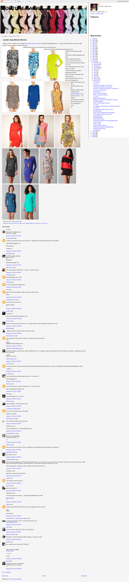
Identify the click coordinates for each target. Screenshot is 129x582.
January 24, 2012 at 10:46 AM (13, 297)
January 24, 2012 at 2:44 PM (13, 398)
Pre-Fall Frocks (97, 91)
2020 (93, 48)
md (7, 229)
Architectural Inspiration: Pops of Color (103, 109)
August (96, 69)
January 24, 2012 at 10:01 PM (13, 558)
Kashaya (8, 485)
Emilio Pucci (14, 223)
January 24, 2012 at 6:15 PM (13, 475)
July (95, 71)
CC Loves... (96, 83)
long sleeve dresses (31, 43)
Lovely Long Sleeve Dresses (100, 95)
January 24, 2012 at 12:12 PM (13, 346)
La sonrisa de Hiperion (11, 408)
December (96, 62)
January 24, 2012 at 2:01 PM (13, 381)
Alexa (7, 394)
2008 (93, 136)
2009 (93, 135)
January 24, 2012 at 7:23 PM (13, 502)
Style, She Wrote (10, 534)
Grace (7, 527)
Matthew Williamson (76, 93)
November (96, 64)
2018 (93, 51)
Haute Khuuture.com (11, 359)
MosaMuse (9, 253)
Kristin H (8, 321)
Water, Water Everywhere (99, 93)
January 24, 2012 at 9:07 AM (13, 287)
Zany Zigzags (96, 130)
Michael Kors (37, 223)
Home (44, 576)
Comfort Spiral (9, 551)
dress (10, 223)
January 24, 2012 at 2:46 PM (13, 406)
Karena (8, 504)
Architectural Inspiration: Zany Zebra (102, 87)
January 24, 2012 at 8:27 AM (13, 265)
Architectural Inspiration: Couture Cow (103, 85)
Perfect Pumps (97, 124)
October (96, 66)
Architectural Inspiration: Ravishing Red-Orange (105, 120)
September (97, 67)
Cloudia (8, 542)
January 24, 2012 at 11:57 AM (13, 333)
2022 (93, 45)
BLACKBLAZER (10, 452)
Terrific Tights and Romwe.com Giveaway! (104, 112)
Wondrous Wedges (98, 101)
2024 (93, 42)
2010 (93, 133)
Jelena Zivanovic (10, 336)
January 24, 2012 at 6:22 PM (13, 490)
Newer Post (5, 576)
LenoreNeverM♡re (11, 433)
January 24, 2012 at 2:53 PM (13, 416)
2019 (93, 50)
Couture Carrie (22, 8)
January (96, 80)
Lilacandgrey (9, 275)
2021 (93, 46)
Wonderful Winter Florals (99, 128)
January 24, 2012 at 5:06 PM (13, 449)
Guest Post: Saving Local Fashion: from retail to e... (106, 88)
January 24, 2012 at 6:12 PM (13, 468)
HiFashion (8, 401)
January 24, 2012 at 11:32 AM (13, 318)
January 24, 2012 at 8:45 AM (13, 272)
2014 (93, 58)
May (95, 74)
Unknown (8, 282)
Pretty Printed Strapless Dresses (101, 103)
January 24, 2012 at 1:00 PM (13, 361)
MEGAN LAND (10, 498)
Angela (8, 478)
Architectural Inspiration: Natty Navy (102, 114)
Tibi (46, 223)
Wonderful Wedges (98, 117)
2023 (93, 43)
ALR (7, 289)
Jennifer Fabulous (10, 459)
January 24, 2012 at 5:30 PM (13, 457)
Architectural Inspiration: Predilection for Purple (105, 99)
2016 (93, 54)
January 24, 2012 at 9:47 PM (13, 532)
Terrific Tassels (97, 122)
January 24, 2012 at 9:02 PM (13, 524)
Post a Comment (6, 572)
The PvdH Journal (10, 418)
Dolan (7, 223)
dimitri (7, 561)
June (95, 72)
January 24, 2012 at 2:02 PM (13, 391)
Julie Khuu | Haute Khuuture (13, 348)
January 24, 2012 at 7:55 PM (13, 516)
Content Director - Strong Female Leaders (16, 518)
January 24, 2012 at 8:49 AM (13, 279)
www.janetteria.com (11, 299)
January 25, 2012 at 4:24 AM (13, 568)
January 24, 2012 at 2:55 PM (13, 423)
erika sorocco (9, 267)
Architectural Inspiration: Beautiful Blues (103, 127)
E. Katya (8, 373)
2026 (93, 38)
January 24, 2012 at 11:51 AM (13, 326)
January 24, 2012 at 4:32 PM (13, 442)
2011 (93, 132)
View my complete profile (96, 13)
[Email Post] (20, 221)
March (95, 77)
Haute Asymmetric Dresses (100, 125)
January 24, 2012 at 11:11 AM (13, 308)
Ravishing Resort (97, 116)
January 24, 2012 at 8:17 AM (13, 235)
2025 (93, 40)
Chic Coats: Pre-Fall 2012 (99, 90)
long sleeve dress (22, 223)
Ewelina (8, 311)
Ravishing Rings (97, 111)
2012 (93, 61)
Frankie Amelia (10, 238)
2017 (93, 53)
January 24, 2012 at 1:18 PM (13, 371)
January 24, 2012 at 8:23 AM (13, 251)
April (95, 75)
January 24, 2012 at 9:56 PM (13, 539)
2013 (93, 59)
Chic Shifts (96, 107)
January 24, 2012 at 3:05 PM (13, 431)
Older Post (84, 576)
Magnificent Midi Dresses (99, 98)
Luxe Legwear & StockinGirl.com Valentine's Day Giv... (107, 106)
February (96, 79)
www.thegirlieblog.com (11, 522)
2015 (93, 56)
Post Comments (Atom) (15, 579)
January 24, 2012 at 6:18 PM (13, 483)
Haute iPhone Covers (98, 119)
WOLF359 (8, 328)
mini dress (43, 223)
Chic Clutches (96, 82)
